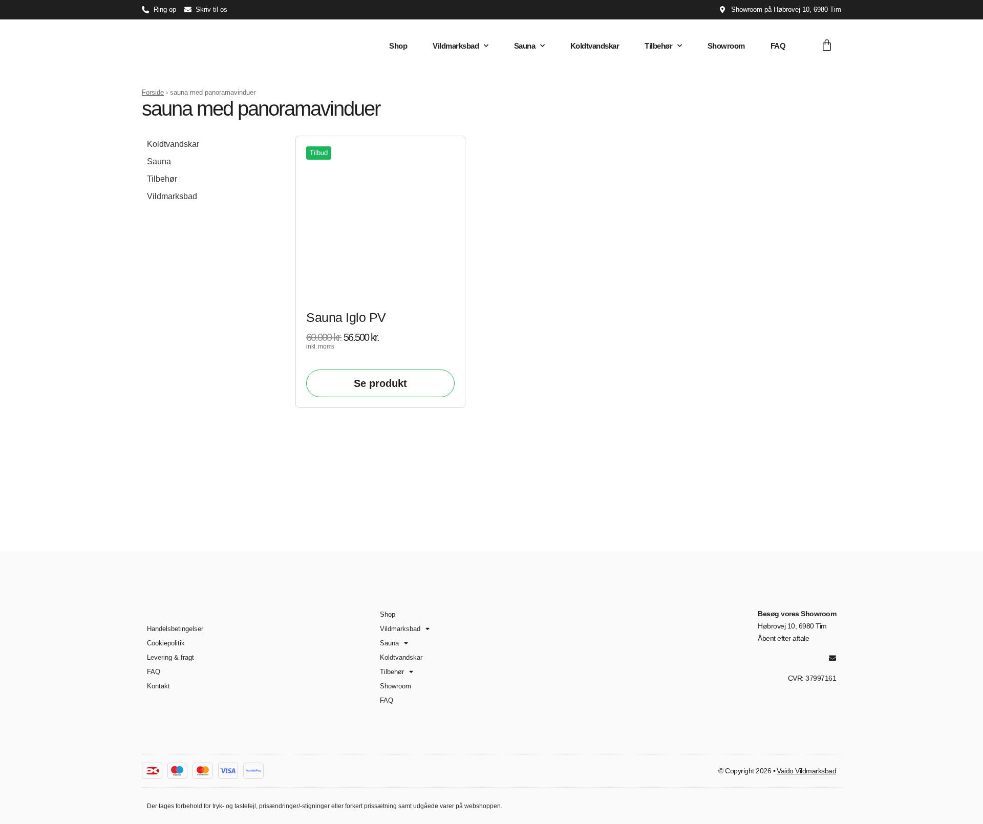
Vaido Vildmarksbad (806, 771)
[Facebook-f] (815, 658)
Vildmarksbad (456, 45)
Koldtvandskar (594, 45)
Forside (153, 92)
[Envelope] (832, 658)
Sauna (525, 45)
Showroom (726, 45)
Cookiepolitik (166, 643)
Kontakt (158, 686)
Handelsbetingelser (175, 629)
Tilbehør (658, 45)
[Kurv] (826, 45)
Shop (398, 45)
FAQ (778, 45)
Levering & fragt (170, 657)
